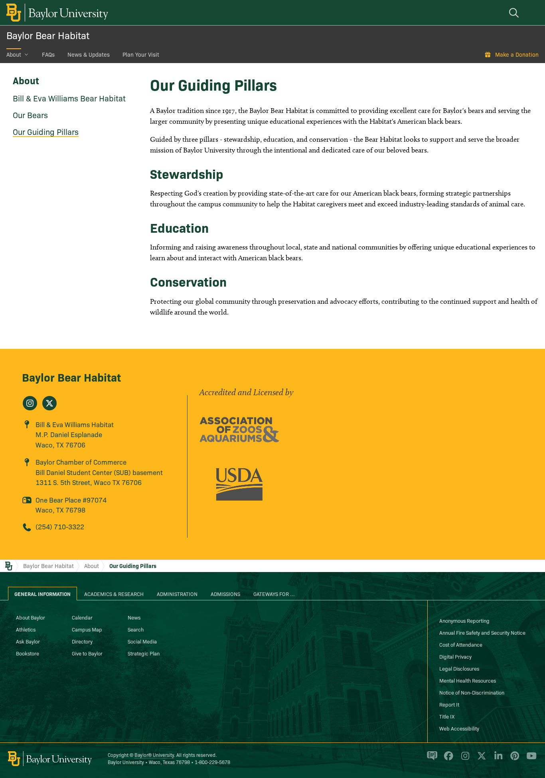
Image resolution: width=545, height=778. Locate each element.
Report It (449, 704)
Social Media (142, 641)
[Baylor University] (56, 12)
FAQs (48, 54)
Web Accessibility (459, 728)
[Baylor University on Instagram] (464, 759)
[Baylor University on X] (480, 759)
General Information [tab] (42, 593)
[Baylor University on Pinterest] (513, 759)
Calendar (82, 617)
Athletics (26, 629)
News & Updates (88, 54)
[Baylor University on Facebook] (447, 759)
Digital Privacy (455, 656)
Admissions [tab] (225, 593)
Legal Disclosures (459, 668)
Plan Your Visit (140, 54)
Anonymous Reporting (464, 620)
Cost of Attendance (460, 644)
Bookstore (27, 653)
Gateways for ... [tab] (274, 593)
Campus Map (87, 629)
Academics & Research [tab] (114, 593)
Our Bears (30, 114)
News (134, 617)
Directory (82, 641)
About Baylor (30, 617)
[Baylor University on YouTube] (529, 759)
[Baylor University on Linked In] (497, 759)
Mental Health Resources (467, 680)
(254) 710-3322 (60, 526)
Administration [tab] (177, 593)
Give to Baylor (87, 653)
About (13, 54)
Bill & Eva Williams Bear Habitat (69, 97)
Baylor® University (154, 754)
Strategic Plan (144, 653)
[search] (515, 12)
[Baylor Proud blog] (431, 759)
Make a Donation (517, 54)
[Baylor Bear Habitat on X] (49, 403)
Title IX (446, 716)
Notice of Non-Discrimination (471, 692)
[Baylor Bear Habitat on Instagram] (30, 403)
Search (136, 629)
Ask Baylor (28, 641)
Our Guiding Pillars (46, 131)
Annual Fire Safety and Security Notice (482, 632)
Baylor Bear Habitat (47, 35)
